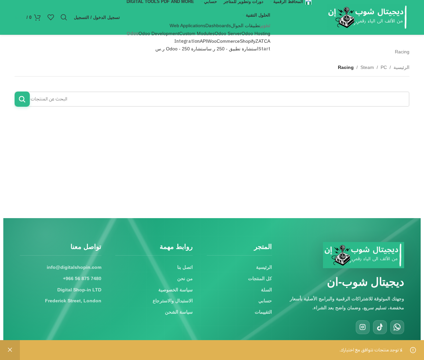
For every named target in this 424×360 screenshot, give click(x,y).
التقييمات (263, 312)
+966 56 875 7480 (82, 278)
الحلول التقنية (258, 15)
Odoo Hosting (255, 33)
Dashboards (218, 25)
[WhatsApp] (397, 327)
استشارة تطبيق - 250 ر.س (233, 48)
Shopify (247, 41)
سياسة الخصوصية (175, 289)
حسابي (265, 300)
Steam (367, 67)
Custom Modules (197, 33)
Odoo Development (158, 33)
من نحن (185, 278)
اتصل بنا (185, 267)
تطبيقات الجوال (245, 25)
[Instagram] (363, 327)
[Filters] (399, 116)
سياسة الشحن (179, 312)
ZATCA (262, 41)
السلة (266, 289)
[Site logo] (368, 17)
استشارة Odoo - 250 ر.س (181, 48)
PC (384, 67)
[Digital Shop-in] (363, 255)
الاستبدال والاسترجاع (173, 300)
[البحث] (64, 17)
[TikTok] (380, 327)
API (203, 41)
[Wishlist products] (50, 17)
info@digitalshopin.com (74, 267)
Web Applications (187, 25)
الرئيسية (401, 67)
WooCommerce (223, 41)
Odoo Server (228, 33)
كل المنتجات (260, 278)
